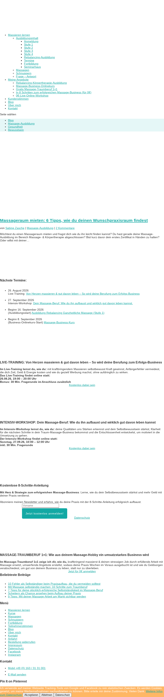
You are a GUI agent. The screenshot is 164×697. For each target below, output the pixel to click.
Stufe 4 (28, 54)
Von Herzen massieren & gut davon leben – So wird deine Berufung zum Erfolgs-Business (83, 293)
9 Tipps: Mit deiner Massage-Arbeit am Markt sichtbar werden (47, 596)
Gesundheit (15, 126)
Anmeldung (31, 41)
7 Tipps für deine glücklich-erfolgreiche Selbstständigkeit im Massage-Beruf (55, 590)
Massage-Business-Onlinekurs (35, 86)
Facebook (14, 651)
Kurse (11, 613)
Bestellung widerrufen (21, 642)
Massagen (22, 70)
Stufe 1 (28, 44)
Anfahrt (12, 638)
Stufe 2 (28, 47)
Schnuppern (23, 73)
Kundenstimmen (18, 98)
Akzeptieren (31, 694)
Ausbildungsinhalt (27, 38)
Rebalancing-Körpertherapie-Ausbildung (41, 82)
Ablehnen (46, 694)
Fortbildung (31, 63)
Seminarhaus (32, 66)
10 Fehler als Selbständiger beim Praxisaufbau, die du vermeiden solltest (54, 583)
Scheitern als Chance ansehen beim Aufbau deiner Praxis (44, 593)
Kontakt (13, 108)
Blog (11, 102)
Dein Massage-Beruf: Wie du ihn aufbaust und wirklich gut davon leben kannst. (83, 303)
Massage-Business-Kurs (59, 322)
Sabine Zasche (14, 228)
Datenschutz (82, 517)
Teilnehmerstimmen (20, 626)
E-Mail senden (17, 674)
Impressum (15, 645)
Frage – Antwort (26, 76)
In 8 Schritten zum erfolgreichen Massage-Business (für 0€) (53, 92)
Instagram (14, 654)
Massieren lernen (19, 35)
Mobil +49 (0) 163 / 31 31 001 (27, 668)
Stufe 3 (28, 50)
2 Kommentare (65, 228)
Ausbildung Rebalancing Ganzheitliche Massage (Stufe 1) (68, 312)
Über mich (14, 105)
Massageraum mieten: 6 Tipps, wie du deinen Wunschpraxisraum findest (74, 220)
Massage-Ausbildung (21, 123)
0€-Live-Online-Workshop (32, 95)
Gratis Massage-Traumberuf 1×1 (36, 89)
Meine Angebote (18, 79)
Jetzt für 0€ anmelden (82, 571)
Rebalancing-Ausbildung (39, 57)
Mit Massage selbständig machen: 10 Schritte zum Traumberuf (47, 586)
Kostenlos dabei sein (82, 385)
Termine (29, 60)
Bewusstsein (16, 129)
